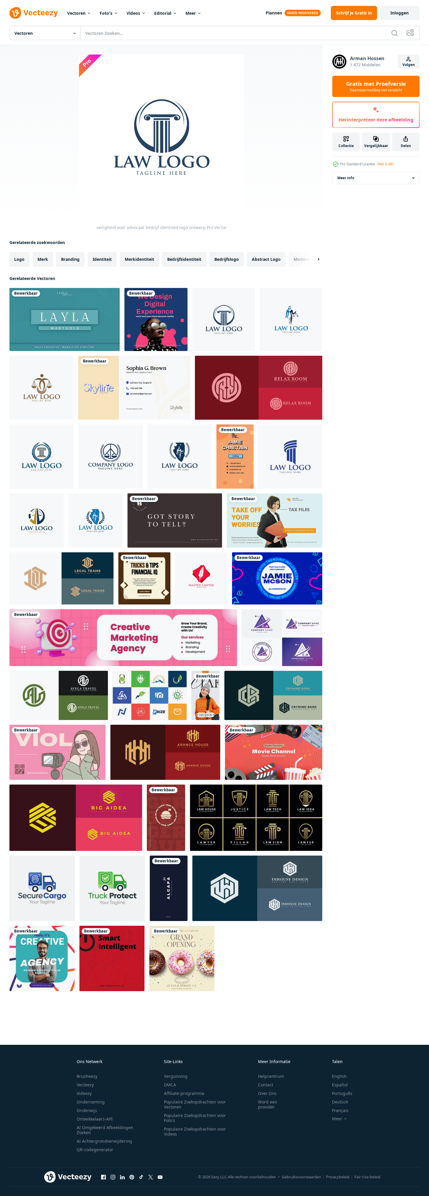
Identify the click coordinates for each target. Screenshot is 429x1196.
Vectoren (76, 13)
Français (340, 1110)
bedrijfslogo (226, 259)
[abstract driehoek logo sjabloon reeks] (282, 637)
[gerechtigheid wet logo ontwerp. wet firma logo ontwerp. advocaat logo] (95, 520)
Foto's (106, 13)
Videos (133, 13)
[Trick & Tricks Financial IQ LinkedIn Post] (144, 578)
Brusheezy (87, 1076)
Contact (265, 1085)
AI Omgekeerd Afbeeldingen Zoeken (105, 1130)
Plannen (274, 13)
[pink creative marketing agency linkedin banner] (123, 637)
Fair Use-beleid (367, 1176)
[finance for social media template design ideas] (274, 520)
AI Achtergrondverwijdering (104, 1141)
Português (342, 1093)
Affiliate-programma (184, 1093)
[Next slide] (313, 259)
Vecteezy (85, 1085)
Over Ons (267, 1093)
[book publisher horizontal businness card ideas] (174, 520)
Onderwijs (87, 1110)
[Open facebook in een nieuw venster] (103, 1176)
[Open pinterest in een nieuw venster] (131, 1176)
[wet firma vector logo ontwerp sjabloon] (201, 578)
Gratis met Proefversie (376, 86)
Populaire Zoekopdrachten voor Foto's (195, 1118)
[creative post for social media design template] (42, 958)
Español (340, 1085)
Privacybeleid (337, 1176)
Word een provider (267, 1104)
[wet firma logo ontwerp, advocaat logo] (291, 319)
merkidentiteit (139, 259)
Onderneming (91, 1102)
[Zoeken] (394, 33)
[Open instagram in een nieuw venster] (113, 1176)
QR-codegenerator (95, 1149)
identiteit (102, 259)
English (339, 1076)
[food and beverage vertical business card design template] (166, 818)
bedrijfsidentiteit (184, 259)
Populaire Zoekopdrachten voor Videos (195, 1131)
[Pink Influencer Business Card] (57, 752)
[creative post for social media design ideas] (156, 319)
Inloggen (399, 13)
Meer (190, 13)
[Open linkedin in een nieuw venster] (122, 1176)
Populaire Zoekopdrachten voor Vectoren (195, 1104)
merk (42, 259)
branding (70, 259)
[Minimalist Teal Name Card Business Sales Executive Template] (64, 319)
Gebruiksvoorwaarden (301, 1176)
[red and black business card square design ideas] (111, 958)
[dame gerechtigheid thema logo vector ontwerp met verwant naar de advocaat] (179, 456)
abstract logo (266, 259)
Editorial (162, 13)
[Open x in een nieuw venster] (150, 1176)
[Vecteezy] (33, 13)
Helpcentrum (271, 1076)
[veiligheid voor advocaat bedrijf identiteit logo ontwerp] (223, 319)
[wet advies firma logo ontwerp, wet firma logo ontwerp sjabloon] (290, 456)
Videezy (84, 1093)
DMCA (170, 1085)
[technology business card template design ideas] (169, 888)
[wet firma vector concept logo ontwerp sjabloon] (41, 456)
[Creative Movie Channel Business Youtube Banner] (273, 752)
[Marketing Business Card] (134, 388)
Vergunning (176, 1076)
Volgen (408, 64)
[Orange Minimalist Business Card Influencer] (205, 695)
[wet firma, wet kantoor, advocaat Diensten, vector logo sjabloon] (41, 388)
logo (19, 259)
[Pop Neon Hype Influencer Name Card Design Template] (277, 578)
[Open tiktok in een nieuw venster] (141, 1176)
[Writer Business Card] (235, 456)
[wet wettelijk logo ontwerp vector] (110, 456)
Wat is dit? (385, 164)
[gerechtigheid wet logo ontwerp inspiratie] (36, 520)
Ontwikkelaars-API (95, 1119)
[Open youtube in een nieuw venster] (160, 1176)
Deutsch (340, 1102)
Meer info (345, 177)
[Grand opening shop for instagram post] (181, 958)
